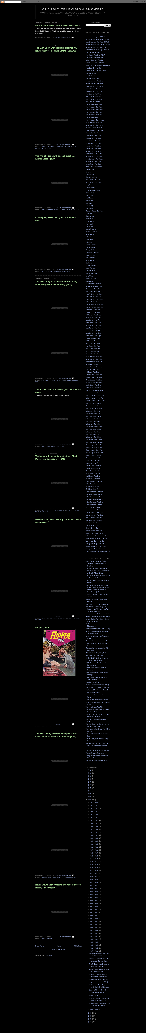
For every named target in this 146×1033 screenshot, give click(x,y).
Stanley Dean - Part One (94, 375)
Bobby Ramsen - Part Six (94, 505)
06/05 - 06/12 (94, 888)
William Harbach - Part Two (94, 398)
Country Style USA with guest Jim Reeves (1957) (55, 219)
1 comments (66, 444)
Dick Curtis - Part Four (93, 351)
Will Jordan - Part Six (93, 424)
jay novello (61, 146)
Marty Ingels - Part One (93, 403)
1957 (43, 271)
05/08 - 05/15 (94, 900)
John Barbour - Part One (94, 154)
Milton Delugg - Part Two (94, 382)
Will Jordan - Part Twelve (94, 440)
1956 (43, 446)
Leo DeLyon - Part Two (93, 388)
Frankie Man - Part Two (93, 468)
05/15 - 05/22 (94, 897)
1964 (43, 726)
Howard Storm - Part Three (94, 533)
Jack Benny (61, 877)
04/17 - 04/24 (94, 909)
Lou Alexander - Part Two (94, 286)
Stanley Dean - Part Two (94, 377)
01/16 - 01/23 (94, 948)
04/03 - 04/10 (94, 915)
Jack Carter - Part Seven (94, 333)
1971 (43, 618)
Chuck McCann (91, 229)
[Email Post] (72, 37)
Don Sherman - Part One (94, 517)
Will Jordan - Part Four (93, 419)
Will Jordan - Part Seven (94, 427)
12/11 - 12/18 (94, 808)
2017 (90, 782)
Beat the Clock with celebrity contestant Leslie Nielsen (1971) (58, 520)
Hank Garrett (90, 200)
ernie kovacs (51, 446)
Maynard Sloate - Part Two (94, 211)
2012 (90, 797)
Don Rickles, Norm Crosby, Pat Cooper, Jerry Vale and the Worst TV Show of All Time (97, 609)
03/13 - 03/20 (94, 924)
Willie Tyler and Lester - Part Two (96, 538)
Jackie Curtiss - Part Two (94, 359)
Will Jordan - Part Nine (93, 432)
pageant (49, 938)
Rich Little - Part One (92, 460)
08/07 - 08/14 (94, 862)
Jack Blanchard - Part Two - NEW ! (97, 42)
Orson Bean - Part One (93, 161)
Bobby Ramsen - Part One (94, 492)
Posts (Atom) (49, 955)
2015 (90, 788)
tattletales (46, 511)
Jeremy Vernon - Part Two (94, 83)
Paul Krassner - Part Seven (95, 120)
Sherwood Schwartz (92, 252)
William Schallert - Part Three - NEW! (98, 65)
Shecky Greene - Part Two (94, 393)
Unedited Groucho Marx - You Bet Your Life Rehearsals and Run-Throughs (97, 746)
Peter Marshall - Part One (94, 481)
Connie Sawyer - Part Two (94, 515)
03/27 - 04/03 (94, 918)
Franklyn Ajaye (90, 169)
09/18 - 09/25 (94, 844)
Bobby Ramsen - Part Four (94, 499)
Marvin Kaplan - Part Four (94, 453)
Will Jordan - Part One (93, 411)
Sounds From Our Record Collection (97, 687)
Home (59, 946)
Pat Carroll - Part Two (93, 312)
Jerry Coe (89, 185)
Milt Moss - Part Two (92, 489)
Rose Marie (89, 219)
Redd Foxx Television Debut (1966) (97, 685)
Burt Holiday (90, 208)
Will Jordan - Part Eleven (94, 437)
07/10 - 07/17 (94, 874)
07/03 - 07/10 (94, 877)
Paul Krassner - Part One (94, 104)
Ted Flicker (89, 198)
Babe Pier (89, 242)
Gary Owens (90, 234)
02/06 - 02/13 (94, 939)
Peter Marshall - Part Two (94, 484)
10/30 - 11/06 (94, 826)
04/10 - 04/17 (94, 912)
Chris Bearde (90, 174)
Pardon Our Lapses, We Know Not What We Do (58, 25)
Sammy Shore (90, 255)
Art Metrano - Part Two (93, 143)
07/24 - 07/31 (94, 868)
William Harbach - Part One (95, 395)
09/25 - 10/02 (94, 841)
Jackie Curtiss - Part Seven (95, 125)
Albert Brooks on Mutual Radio (96, 561)
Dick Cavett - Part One (93, 180)
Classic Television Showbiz (73, 9)
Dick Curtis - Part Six (93, 133)
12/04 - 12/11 (94, 811)
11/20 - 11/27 (94, 817)
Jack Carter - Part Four (93, 325)
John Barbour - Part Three (94, 159)
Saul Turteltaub (91, 73)
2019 (90, 776)
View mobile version (58, 949)
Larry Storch (90, 260)
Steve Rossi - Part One (93, 507)
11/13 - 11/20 (94, 820)
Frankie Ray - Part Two (93, 148)
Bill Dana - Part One (92, 369)
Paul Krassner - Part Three (94, 109)
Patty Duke (60, 380)
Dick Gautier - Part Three (94, 99)
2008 (90, 1019)
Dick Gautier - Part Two (93, 96)
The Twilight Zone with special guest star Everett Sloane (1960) (55, 157)
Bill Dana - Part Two (92, 372)
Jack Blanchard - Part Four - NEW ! (97, 47)
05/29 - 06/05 (94, 891)
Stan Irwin (89, 213)
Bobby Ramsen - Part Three (95, 497)
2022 (90, 770)
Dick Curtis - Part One (93, 343)
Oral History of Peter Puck (94, 655)
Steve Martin (90, 224)
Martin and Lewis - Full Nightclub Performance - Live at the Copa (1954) (97, 643)
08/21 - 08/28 (94, 856)
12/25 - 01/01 (94, 802)
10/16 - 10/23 (94, 832)
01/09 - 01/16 (94, 951)
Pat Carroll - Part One (93, 310)
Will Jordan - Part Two (93, 414)
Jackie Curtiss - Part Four (94, 367)
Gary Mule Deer (91, 76)
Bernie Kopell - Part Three (94, 86)
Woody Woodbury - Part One (95, 541)
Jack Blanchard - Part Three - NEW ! (98, 44)
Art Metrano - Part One (93, 141)
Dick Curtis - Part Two (93, 346)
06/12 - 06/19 (94, 886)
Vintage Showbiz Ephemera (95, 753)
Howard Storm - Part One (94, 528)
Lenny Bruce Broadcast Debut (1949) (98, 629)
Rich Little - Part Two (92, 463)
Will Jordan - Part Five (93, 421)
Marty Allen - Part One (93, 289)
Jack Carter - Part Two (93, 320)
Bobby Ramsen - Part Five (94, 502)
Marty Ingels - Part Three (94, 408)
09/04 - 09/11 (94, 850)
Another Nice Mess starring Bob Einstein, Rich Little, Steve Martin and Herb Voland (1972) (98, 571)
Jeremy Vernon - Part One (94, 81)
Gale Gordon (51, 146)
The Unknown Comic (92, 78)
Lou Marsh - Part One (93, 476)
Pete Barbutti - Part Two (93, 297)
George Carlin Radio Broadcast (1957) (98, 614)
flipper (48, 726)
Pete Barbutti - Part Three (94, 299)
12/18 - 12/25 (94, 805)
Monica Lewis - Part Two (94, 458)
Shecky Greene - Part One (94, 390)
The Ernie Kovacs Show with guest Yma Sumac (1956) (58, 391)
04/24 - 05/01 (94, 906)
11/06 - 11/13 (94, 823)
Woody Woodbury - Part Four (95, 549)
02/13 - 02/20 (94, 936)
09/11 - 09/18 (94, 847)
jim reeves (57, 271)
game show (70, 510)
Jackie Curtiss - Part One (94, 356)
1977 (43, 510)
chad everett (60, 510)
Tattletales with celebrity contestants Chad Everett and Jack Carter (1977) (56, 457)
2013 (90, 794)
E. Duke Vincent (91, 265)
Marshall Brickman (92, 177)
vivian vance (46, 148)
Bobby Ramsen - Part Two (94, 494)
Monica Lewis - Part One (94, 455)
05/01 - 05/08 (94, 903)
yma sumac (60, 446)
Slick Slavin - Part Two (93, 138)
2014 (90, 791)
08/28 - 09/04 (94, 853)
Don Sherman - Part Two (94, 520)
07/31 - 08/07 (94, 865)
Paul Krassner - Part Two (94, 107)
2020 (90, 773)
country (49, 271)
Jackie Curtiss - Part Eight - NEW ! (97, 50)
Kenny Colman (90, 187)
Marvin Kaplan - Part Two (94, 447)
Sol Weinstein (90, 271)
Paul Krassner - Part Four (94, 112)
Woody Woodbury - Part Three (96, 546)
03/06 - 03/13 (94, 927)
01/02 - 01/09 (94, 1009)
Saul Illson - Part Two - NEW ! (95, 57)
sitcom (37, 148)
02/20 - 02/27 (94, 933)
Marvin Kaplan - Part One (94, 445)
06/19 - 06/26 (94, 883)
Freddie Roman (91, 245)
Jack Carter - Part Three (94, 323)
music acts (66, 271)
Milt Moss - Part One (92, 486)
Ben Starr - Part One (92, 523)
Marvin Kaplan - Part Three (94, 450)
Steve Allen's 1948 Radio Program (97, 700)
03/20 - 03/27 (94, 921)
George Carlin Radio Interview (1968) (98, 616)
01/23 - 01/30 (94, 945)
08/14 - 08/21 (94, 859)
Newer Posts (39, 946)
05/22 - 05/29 (94, 894)
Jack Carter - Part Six (93, 330)
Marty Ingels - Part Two (93, 406)
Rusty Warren (90, 268)
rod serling (63, 209)
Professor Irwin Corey (93, 190)
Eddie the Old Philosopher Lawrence (98, 551)
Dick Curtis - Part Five (93, 354)
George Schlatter (91, 250)
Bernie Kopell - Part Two (94, 89)
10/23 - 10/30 (94, 829)
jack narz (71, 618)
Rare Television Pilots (93, 682)
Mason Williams (91, 278)
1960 (43, 209)
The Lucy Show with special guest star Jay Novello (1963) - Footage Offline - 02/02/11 (56, 49)
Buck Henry (89, 206)
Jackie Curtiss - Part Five (94, 364)
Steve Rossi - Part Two (93, 510)
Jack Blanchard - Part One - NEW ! (97, 39)
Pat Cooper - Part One (93, 338)
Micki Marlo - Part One (93, 471)
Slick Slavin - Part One (93, 135)
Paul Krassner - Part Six (94, 117)
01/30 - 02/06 (94, 942)
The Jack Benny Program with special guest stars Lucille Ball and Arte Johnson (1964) (56, 735)
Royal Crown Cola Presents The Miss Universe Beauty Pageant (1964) (58, 886)
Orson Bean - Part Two (93, 164)
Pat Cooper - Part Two (93, 341)
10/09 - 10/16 (94, 835)
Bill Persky (89, 239)
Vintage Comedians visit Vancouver (97, 750)
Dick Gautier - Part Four (93, 102)
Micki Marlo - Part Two (93, 473)
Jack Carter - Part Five (93, 328)
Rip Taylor (89, 263)
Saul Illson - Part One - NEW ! (96, 55)
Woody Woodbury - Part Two (95, 544)
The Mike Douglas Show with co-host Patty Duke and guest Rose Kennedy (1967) (56, 283)
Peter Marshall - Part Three (94, 130)
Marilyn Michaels (91, 232)
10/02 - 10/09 (94, 838)
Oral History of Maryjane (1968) (96, 653)
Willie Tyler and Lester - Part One (96, 536)
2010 (90, 1013)
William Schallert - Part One (95, 60)
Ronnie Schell (90, 247)
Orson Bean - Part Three (94, 167)
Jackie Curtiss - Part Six (94, 122)
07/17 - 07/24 (94, 871)
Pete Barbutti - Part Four (94, 302)
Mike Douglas (50, 380)
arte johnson (51, 877)
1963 (43, 146)
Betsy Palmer (90, 237)
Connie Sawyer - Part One (94, 512)
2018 (90, 779)
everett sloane (52, 209)
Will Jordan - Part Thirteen (94, 442)
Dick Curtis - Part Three (93, 349)
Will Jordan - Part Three (93, 416)
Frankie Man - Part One (93, 466)
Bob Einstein (90, 195)
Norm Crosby (90, 193)
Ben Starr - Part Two (92, 525)
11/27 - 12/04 (94, 814)
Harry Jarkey (90, 216)
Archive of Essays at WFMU (95, 37)
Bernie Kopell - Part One (94, 91)
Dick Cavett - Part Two (93, 182)
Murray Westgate (91, 273)
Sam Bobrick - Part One (93, 68)
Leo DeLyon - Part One (93, 385)
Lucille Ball (71, 146)
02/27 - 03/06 (94, 930)
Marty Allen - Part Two (93, 291)
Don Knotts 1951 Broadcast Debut (97, 604)
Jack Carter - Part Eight (93, 336)
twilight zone (74, 209)
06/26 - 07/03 (94, 880)
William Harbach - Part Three (95, 401)
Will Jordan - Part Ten (93, 434)
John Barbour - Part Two (94, 156)
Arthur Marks (90, 221)
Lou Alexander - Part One (94, 284)
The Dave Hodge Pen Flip (94, 707)
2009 (90, 1016)
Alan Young (89, 281)
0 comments (65, 37)
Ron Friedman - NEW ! (93, 52)
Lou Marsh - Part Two (93, 479)
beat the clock (51, 618)
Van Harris (89, 203)
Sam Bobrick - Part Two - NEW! (96, 70)
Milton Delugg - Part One (94, 380)
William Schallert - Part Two (95, 63)
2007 (90, 1022)
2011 (90, 800)
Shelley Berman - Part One (94, 304)
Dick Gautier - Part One (93, 94)
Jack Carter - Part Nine (93, 151)
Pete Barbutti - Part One (94, 294)
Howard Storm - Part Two (94, 531)
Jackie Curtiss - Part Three (94, 362)
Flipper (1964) (42, 627)
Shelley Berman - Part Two (94, 307)
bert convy (50, 510)
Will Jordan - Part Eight (93, 429)
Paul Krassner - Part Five (94, 115)
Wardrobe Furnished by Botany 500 (97, 760)
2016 (90, 785)
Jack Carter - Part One (93, 317)
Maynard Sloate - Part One (94, 128)
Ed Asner (89, 172)
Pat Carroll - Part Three (93, 315)
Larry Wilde (89, 276)
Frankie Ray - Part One (93, 146)
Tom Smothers (90, 258)
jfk (43, 380)
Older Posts (78, 946)
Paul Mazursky (90, 226)
